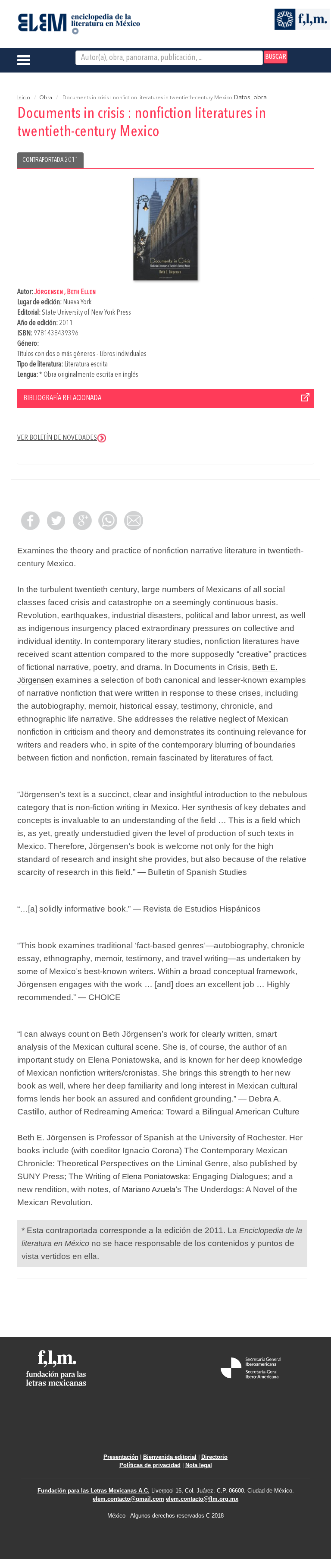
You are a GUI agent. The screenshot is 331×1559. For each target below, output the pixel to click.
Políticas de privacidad (150, 1465)
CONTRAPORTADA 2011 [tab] (50, 160)
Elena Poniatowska (155, 1176)
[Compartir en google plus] (82, 520)
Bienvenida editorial (170, 1457)
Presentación (120, 1457)
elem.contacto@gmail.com (128, 1499)
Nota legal (198, 1465)
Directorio (214, 1457)
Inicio (23, 98)
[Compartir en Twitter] (56, 520)
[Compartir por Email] (134, 520)
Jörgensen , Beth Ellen (65, 292)
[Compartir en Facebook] (30, 520)
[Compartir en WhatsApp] (108, 520)
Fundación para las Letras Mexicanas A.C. (93, 1490)
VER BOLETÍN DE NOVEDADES (57, 438)
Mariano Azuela (148, 1189)
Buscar (275, 57)
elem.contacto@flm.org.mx (202, 1499)
